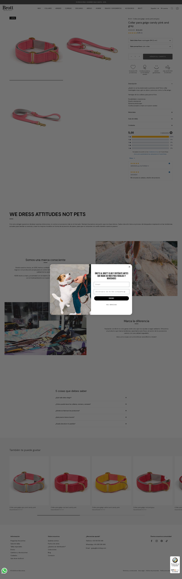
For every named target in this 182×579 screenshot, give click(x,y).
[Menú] (178, 557)
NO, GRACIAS (111, 305)
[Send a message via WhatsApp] (4, 570)
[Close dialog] (129, 266)
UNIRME (111, 298)
